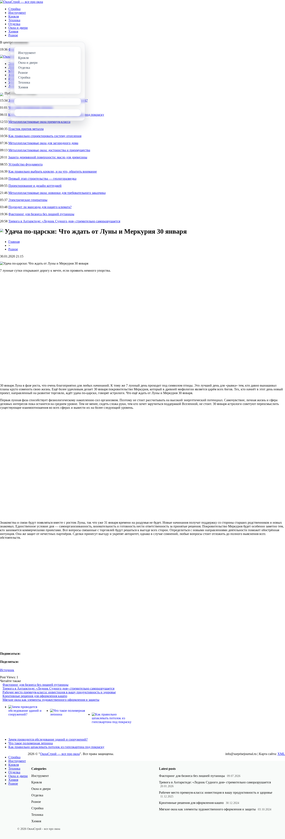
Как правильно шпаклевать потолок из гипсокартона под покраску (56, 747)
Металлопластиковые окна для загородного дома (43, 143)
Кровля (13, 16)
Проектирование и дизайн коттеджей (35, 185)
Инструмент (17, 12)
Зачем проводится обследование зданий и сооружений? (48, 739)
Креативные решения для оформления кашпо (35, 696)
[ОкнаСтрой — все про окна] (21, 2)
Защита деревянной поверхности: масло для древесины (47, 157)
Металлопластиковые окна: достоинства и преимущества (49, 150)
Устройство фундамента (25, 164)
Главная (14, 241)
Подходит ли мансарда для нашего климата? (40, 207)
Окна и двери (18, 27)
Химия (13, 31)
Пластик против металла (26, 129)
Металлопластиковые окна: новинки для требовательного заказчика (57, 193)
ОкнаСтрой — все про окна (60, 754)
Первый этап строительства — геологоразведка (42, 178)
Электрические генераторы (27, 200)
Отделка (14, 24)
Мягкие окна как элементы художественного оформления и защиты (51, 700)
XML (281, 754)
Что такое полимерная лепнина (30, 743)
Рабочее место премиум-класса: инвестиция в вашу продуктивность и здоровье (59, 692)
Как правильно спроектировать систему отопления (44, 136)
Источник (7, 670)
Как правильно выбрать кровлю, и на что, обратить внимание (52, 171)
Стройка (14, 9)
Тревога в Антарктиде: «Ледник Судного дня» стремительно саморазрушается (64, 221)
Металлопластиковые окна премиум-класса (39, 121)
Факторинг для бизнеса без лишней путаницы (41, 214)
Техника (14, 20)
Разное (13, 35)
